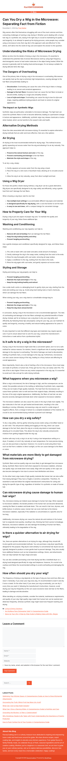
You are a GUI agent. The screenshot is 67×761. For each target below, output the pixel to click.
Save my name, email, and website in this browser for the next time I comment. (32, 665)
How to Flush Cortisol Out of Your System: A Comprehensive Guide (26, 722)
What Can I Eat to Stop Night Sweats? (16, 706)
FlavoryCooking (31, 758)
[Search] (29, 683)
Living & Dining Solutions (13, 609)
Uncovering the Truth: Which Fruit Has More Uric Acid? (22, 702)
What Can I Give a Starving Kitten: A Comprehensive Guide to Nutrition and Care (31, 709)
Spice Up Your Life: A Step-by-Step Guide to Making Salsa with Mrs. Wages (31, 614)
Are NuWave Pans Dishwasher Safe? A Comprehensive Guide (26, 611)
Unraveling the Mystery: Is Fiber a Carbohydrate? (20, 713)
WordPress (48, 758)
